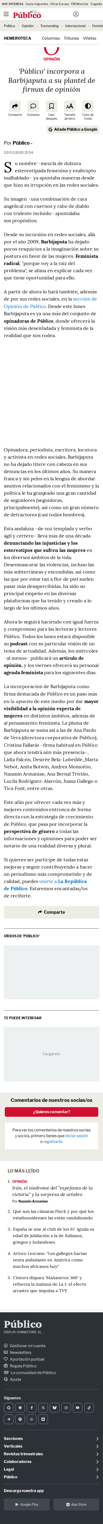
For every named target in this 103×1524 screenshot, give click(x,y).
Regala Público (23, 1366)
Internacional (75, 26)
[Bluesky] (54, 1408)
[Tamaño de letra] (69, 106)
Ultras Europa (59, 4)
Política (9, 26)
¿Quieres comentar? (51, 1112)
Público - (23, 143)
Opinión (28, 26)
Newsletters (20, 1352)
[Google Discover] (20, 1408)
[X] (43, 1408)
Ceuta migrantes (36, 4)
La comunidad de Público (33, 1372)
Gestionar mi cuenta (27, 1346)
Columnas (51, 38)
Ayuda (15, 1379)
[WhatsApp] (31, 1419)
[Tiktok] (89, 1408)
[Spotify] (20, 1419)
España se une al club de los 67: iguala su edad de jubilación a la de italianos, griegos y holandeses (53, 1235)
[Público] (43, 15)
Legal (9, 1469)
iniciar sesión (76, 1136)
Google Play (29, 1504)
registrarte (52, 1141)
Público (23, 1325)
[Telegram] (8, 1419)
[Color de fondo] (88, 106)
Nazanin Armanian (33, 1201)
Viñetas (89, 38)
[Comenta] (33, 106)
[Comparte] (15, 106)
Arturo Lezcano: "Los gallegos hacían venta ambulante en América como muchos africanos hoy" (50, 1260)
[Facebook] (31, 1408)
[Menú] (6, 14)
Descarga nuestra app (24, 1490)
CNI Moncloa (79, 4)
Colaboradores (17, 1461)
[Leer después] (51, 106)
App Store (78, 1504)
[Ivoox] (43, 1419)
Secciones (13, 1438)
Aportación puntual (26, 1359)
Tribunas (71, 38)
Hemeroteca (17, 38)
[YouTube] (77, 1408)
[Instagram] (66, 1408)
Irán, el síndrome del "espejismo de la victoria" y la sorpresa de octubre (52, 1191)
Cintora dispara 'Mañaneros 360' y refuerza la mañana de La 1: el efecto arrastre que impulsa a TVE (49, 1284)
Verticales (13, 1446)
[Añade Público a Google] (8, 1408)
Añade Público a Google (75, 129)
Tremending (49, 26)
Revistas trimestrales (23, 1454)
